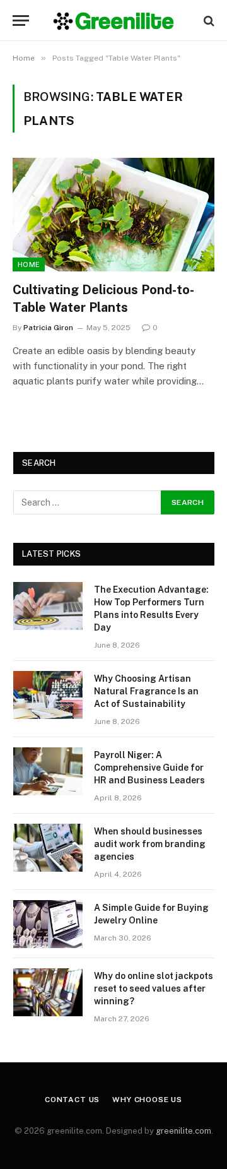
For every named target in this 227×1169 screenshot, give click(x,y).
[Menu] (21, 20)
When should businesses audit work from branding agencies (150, 844)
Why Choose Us (147, 1099)
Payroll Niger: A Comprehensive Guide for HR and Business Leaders (149, 767)
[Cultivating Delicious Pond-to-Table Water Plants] (113, 214)
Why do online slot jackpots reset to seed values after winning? (153, 988)
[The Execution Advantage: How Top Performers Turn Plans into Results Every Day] (48, 606)
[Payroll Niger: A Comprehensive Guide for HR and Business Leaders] (48, 771)
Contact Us (72, 1099)
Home (29, 264)
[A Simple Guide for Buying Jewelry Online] (48, 924)
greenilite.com (183, 1131)
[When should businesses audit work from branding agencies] (48, 848)
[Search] (207, 20)
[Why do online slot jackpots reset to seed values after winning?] (48, 992)
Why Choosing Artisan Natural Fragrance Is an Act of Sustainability (146, 691)
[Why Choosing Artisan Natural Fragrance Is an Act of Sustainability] (48, 695)
